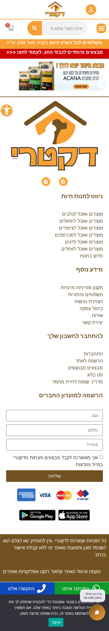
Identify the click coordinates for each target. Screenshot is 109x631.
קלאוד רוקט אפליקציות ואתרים (32, 571)
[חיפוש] (34, 28)
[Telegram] (46, 181)
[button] (6, 110)
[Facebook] (63, 181)
